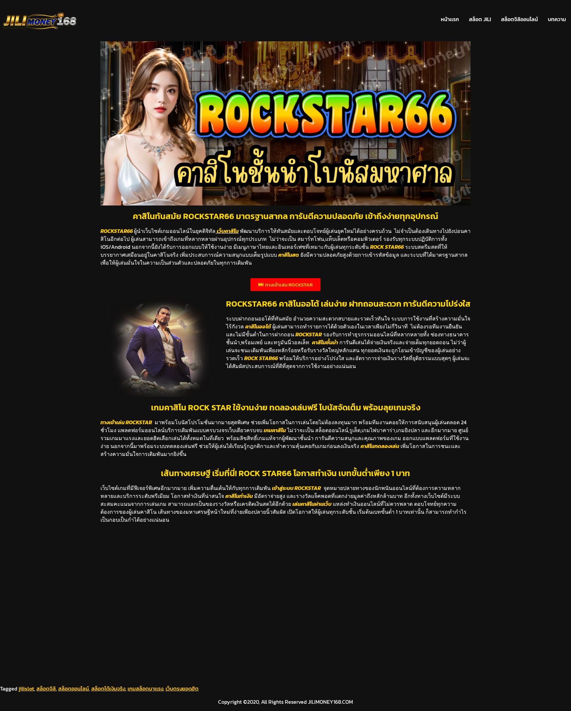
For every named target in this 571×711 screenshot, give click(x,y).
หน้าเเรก (450, 19)
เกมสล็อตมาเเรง (145, 688)
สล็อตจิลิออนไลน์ (519, 19)
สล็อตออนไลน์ (73, 688)
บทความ (557, 19)
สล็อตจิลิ (46, 688)
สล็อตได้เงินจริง (108, 688)
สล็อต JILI (480, 19)
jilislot (26, 688)
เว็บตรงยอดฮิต (182, 688)
